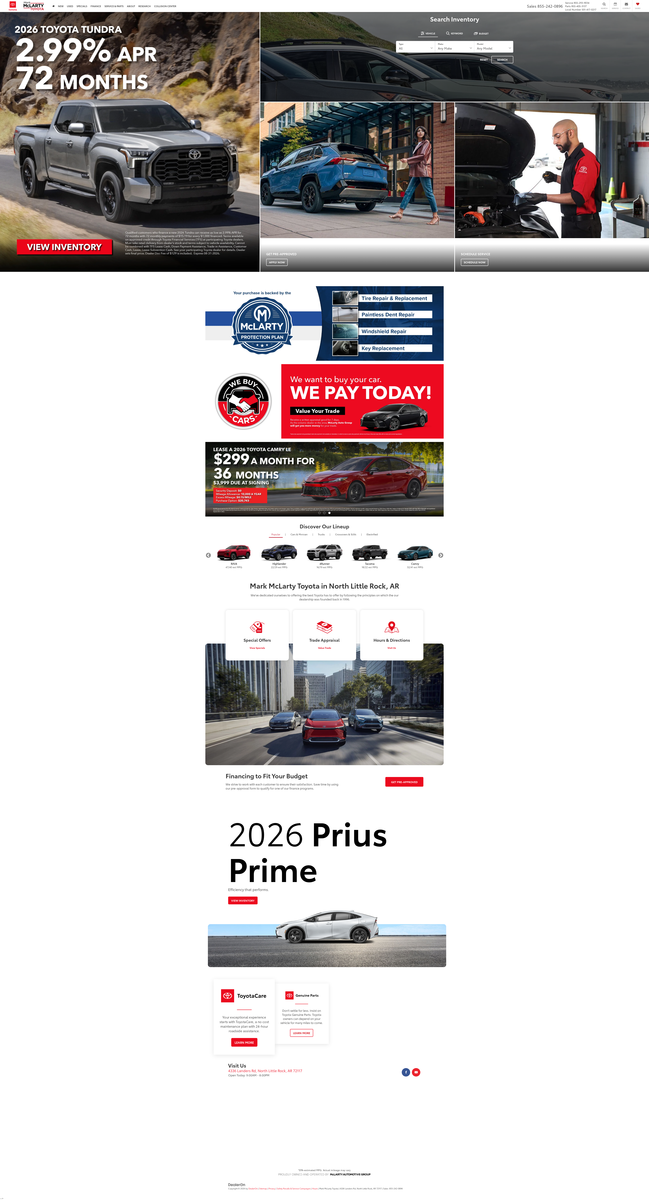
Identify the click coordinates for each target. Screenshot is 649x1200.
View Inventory (243, 900)
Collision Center (165, 6)
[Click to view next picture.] (426, 479)
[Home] (53, 6)
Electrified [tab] (372, 534)
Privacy (272, 1188)
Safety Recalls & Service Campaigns (294, 1188)
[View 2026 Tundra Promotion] (130, 142)
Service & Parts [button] (114, 6)
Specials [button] (82, 6)
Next (441, 555)
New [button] (61, 6)
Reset (484, 59)
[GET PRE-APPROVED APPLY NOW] (357, 170)
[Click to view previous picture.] (223, 479)
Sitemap (263, 1188)
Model (480, 43)
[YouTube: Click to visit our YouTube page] (416, 1072)
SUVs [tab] (345, 534)
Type (401, 43)
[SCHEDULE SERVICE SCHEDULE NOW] (552, 170)
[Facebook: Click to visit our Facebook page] (406, 1072)
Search (502, 59)
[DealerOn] (236, 1184)
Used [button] (70, 6)
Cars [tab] (299, 534)
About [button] (131, 6)
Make (440, 43)
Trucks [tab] (321, 534)
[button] (319, 513)
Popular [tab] (275, 534)
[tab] (428, 33)
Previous (208, 555)
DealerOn (253, 1188)
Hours (315, 1188)
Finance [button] (96, 6)
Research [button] (144, 6)
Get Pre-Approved (404, 782)
